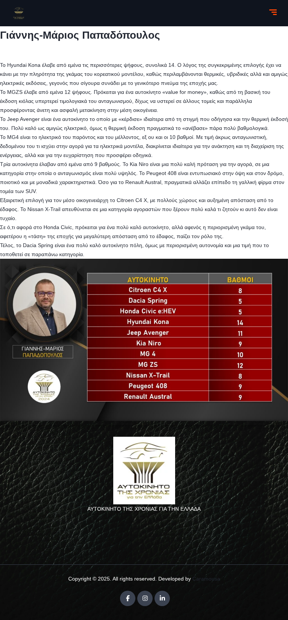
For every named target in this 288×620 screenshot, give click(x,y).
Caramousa (206, 579)
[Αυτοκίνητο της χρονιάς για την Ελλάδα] (18, 13)
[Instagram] (145, 598)
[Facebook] (127, 598)
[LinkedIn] (162, 598)
